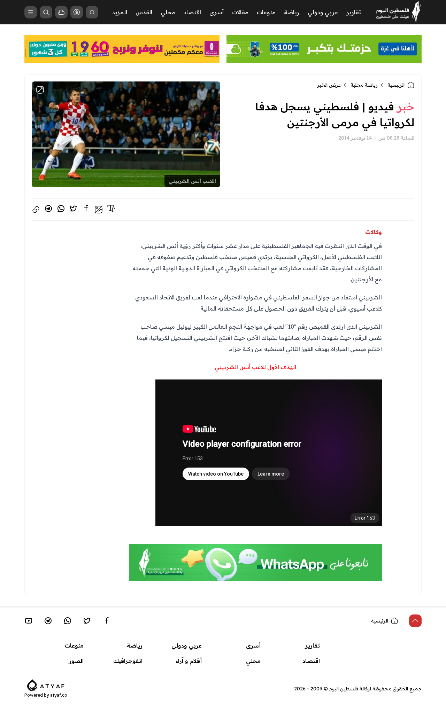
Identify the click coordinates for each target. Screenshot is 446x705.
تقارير (353, 12)
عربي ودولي (323, 12)
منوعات (266, 12)
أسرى (216, 12)
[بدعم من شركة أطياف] (45, 684)
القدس (144, 12)
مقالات (240, 12)
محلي (168, 12)
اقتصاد (192, 12)
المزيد (119, 12)
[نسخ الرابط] (36, 209)
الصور (76, 660)
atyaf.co (58, 695)
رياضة (291, 12)
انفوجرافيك (128, 660)
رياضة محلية (364, 85)
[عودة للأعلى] (415, 620)
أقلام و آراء (189, 660)
